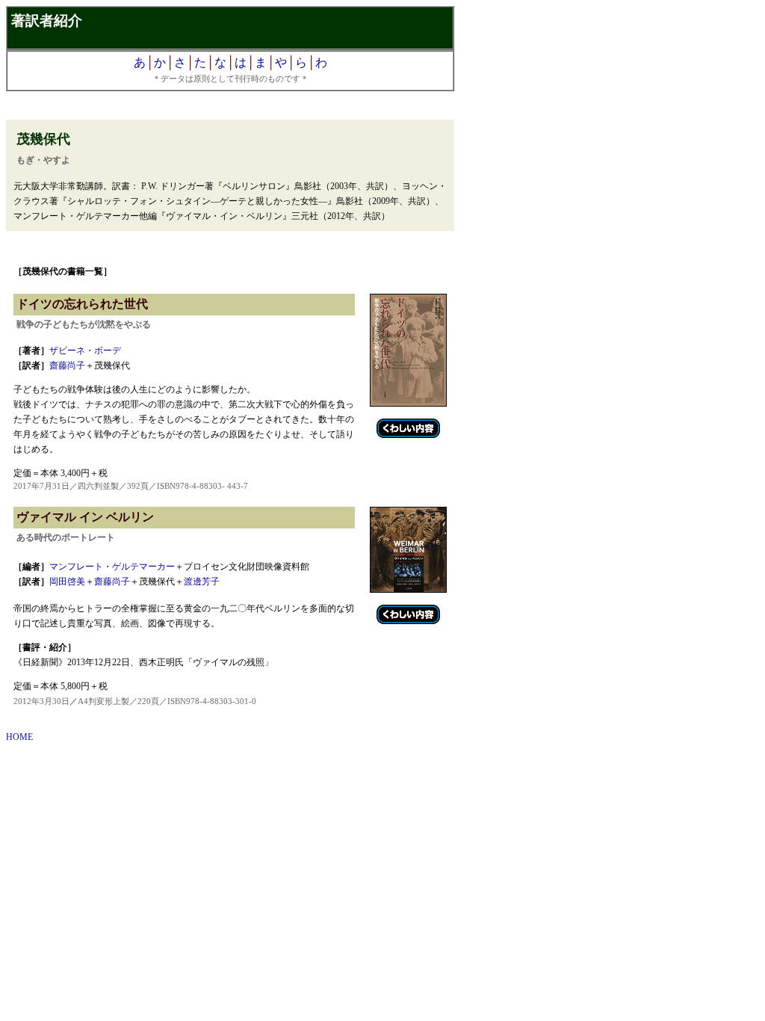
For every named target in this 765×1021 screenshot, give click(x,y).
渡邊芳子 (202, 581)
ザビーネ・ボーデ (85, 350)
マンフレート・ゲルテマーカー (112, 566)
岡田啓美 (67, 581)
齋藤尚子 (67, 365)
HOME (19, 737)
